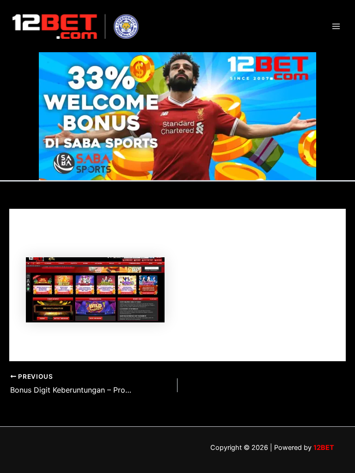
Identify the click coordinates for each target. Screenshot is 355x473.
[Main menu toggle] (336, 26)
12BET (323, 447)
